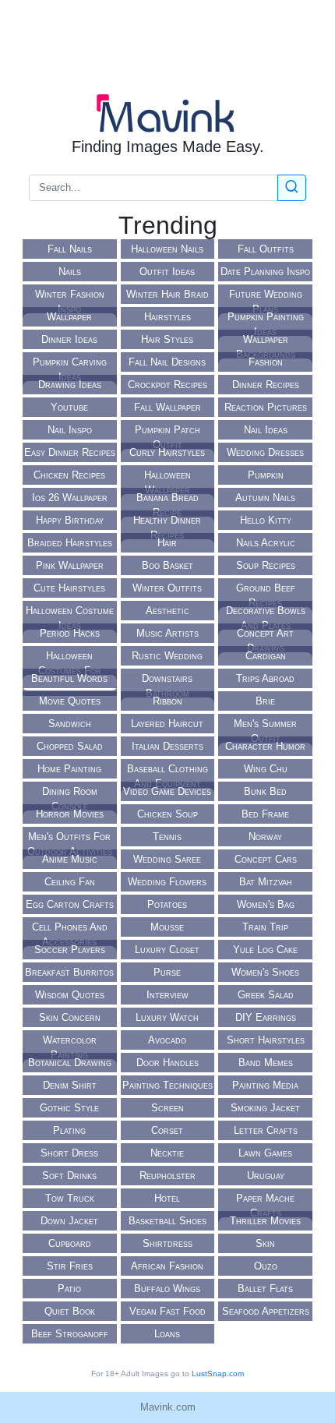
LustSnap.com (218, 1373)
